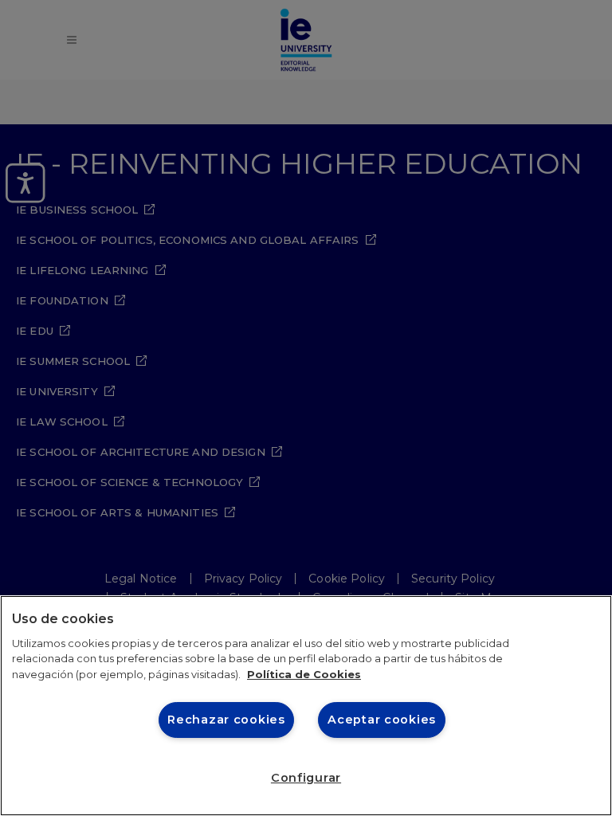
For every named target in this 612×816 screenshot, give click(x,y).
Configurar (306, 778)
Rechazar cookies (226, 719)
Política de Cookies (304, 674)
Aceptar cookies (382, 719)
